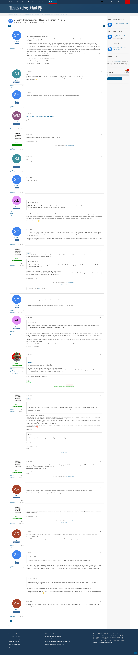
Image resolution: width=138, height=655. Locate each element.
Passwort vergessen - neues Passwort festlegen (57, 647)
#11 (101, 297)
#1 (101, 33)
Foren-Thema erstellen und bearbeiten (54, 644)
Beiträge (11, 46)
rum (39, 288)
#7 (101, 177)
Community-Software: (102, 642)
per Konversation (70, 145)
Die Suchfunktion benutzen (52, 639)
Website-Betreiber (117, 61)
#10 (101, 250)
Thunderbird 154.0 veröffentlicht (121, 23)
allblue (29, 253)
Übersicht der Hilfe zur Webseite (53, 636)
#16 (101, 487)
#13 (101, 354)
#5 (101, 134)
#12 (101, 318)
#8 (101, 198)
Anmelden (113, 2)
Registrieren (121, 2)
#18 (101, 531)
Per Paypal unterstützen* (115, 79)
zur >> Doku (64, 147)
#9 (101, 229)
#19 (101, 552)
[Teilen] (104, 26)
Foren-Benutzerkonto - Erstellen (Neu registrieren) (57, 641)
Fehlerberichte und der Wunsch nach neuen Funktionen (40, 116)
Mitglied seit (12, 48)
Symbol (17, 22)
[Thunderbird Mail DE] (69, 8)
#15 (101, 462)
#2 (101, 71)
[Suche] (127, 2)
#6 (101, 156)
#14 (101, 396)
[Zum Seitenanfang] (135, 653)
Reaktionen (12, 211)
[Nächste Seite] (15, 26)
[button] (105, 2)
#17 (101, 508)
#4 (101, 113)
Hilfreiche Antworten (14, 373)
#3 (101, 92)
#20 (101, 601)
